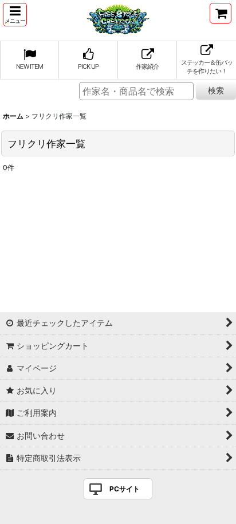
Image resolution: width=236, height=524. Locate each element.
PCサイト (124, 488)
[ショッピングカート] (220, 13)
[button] (15, 14)
